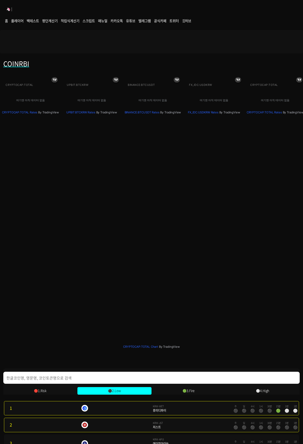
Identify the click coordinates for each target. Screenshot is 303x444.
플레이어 (17, 20)
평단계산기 (49, 20)
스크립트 (89, 20)
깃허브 (186, 20)
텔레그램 (144, 20)
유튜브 (130, 20)
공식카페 (160, 20)
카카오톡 (116, 20)
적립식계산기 (70, 20)
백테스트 (33, 20)
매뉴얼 (102, 20)
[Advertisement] (151, 42)
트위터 (174, 20)
